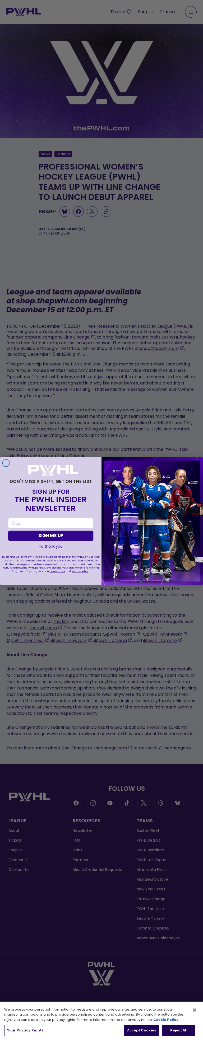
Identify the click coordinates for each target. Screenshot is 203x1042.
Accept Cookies (141, 1030)
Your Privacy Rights (25, 1030)
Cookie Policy (165, 1019)
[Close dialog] (6, 463)
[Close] (194, 1010)
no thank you (50, 546)
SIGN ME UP (50, 536)
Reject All (178, 1030)
